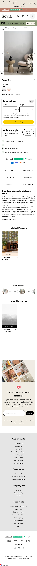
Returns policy (18, 520)
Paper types (18, 509)
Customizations (27, 184)
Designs (15, 27)
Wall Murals (18, 449)
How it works (9, 177)
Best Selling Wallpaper (18, 452)
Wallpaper (9, 27)
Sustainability (18, 493)
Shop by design (18, 463)
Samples (9, 184)
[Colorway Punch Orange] (9, 89)
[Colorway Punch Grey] (4, 88)
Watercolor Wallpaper (24, 27)
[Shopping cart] (27, 16)
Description (9, 170)
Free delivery (27, 177)
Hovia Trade (18, 474)
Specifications (27, 170)
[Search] (18, 16)
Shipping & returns (18, 512)
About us (18, 490)
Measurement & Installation (18, 506)
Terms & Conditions (18, 515)
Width (10, 107)
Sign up (29, 413)
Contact (18, 496)
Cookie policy (18, 523)
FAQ (18, 526)
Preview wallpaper (19, 122)
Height (26, 107)
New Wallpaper (18, 455)
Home (3, 27)
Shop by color (18, 460)
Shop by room (18, 457)
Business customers (18, 479)
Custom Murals (18, 443)
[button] (22, 16)
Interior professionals (18, 477)
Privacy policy (18, 518)
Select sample (28, 132)
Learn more (23, 152)
